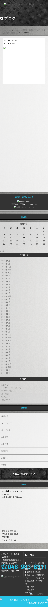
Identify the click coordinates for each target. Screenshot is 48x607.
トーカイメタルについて (11, 388)
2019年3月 (5, 311)
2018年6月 (5, 323)
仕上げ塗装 (5, 430)
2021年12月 (6, 267)
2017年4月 (5, 352)
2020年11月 (6, 296)
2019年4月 (5, 308)
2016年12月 (6, 364)
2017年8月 (5, 343)
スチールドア (6, 423)
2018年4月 (5, 329)
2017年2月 (5, 358)
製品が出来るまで (23, 474)
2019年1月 (5, 317)
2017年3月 (5, 355)
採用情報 (4, 451)
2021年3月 (5, 287)
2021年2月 (5, 290)
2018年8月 (5, 320)
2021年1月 (5, 293)
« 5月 (2, 251)
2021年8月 (5, 275)
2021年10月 (6, 273)
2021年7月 (5, 278)
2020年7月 (5, 299)
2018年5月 (5, 326)
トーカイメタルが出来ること (29, 566)
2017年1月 (5, 361)
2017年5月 (5, 349)
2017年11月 (6, 337)
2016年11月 (6, 367)
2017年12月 (6, 335)
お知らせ (5, 385)
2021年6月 (5, 281)
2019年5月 (5, 305)
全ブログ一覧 (6, 391)
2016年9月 (5, 370)
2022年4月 (5, 264)
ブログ (4, 465)
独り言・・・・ (7, 397)
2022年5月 (5, 261)
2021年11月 (6, 270)
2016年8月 (5, 373)
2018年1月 (5, 332)
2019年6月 (5, 302)
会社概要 (4, 437)
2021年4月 (5, 284)
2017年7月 (5, 346)
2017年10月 (6, 340)
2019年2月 (5, 314)
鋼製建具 (4, 416)
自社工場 (4, 444)
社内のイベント (7, 400)
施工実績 (5, 394)
